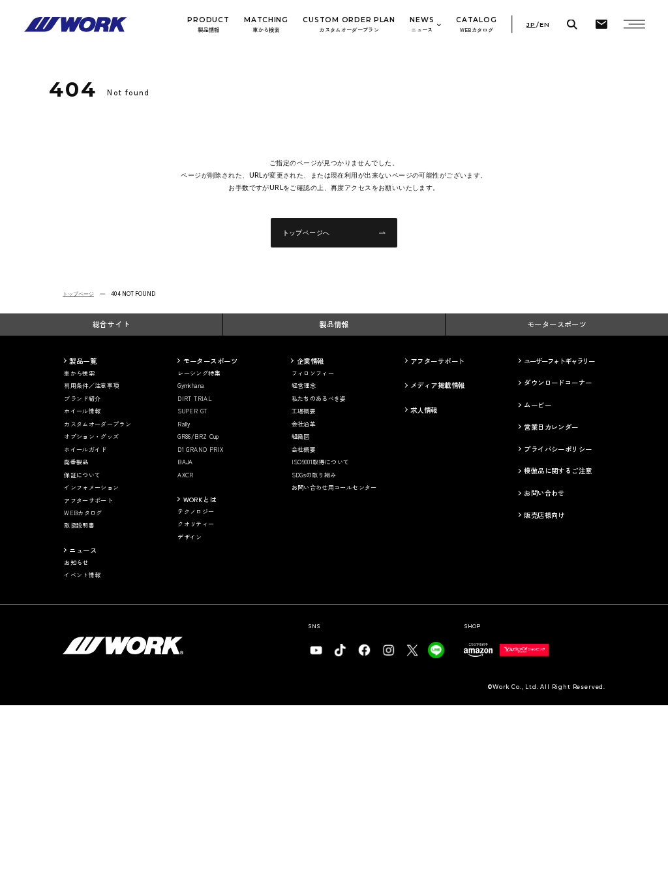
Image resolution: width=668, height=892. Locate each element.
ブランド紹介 (82, 399)
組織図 (301, 437)
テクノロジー (195, 512)
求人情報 (424, 410)
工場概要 (304, 411)
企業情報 (310, 361)
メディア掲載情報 (437, 385)
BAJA (184, 462)
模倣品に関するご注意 (558, 470)
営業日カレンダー (551, 427)
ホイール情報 (82, 411)
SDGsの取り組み (314, 475)
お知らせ (76, 563)
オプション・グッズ (91, 437)
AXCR (185, 475)
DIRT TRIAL (194, 399)
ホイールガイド (85, 450)
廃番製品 (76, 462)
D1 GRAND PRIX (200, 450)
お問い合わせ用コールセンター (334, 488)
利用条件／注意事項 (91, 386)
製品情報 (334, 324)
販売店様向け (544, 515)
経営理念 (304, 386)
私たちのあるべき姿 (319, 399)
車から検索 (79, 373)
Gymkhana (190, 386)
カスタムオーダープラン (97, 424)
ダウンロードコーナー (558, 382)
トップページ (78, 293)
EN (544, 25)
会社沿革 (304, 424)
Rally (183, 424)
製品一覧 (83, 361)
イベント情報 (82, 575)
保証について (82, 475)
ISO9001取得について (321, 462)
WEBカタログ (83, 513)
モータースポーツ (557, 324)
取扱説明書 (79, 526)
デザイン (189, 537)
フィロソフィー (313, 373)
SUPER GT (192, 411)
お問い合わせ (544, 493)
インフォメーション (91, 488)
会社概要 (304, 450)
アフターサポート (88, 501)
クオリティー (195, 524)
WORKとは (200, 499)
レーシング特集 (198, 373)
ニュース (83, 550)
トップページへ (306, 232)
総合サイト (111, 324)
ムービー (537, 404)
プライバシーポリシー (558, 449)
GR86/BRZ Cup (198, 437)
